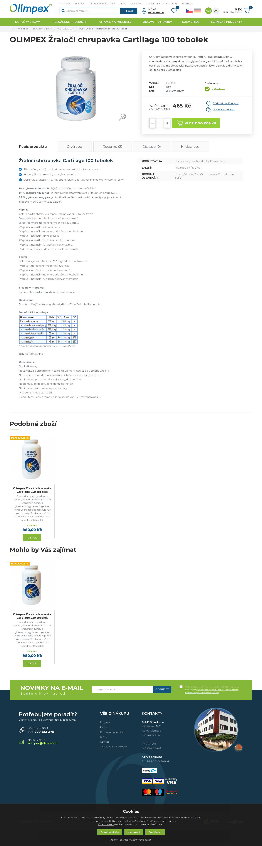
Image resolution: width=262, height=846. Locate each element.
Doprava (105, 722)
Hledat (129, 11)
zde (149, 839)
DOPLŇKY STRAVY (28, 21)
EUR (216, 10)
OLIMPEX (171, 83)
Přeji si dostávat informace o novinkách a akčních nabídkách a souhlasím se (212, 687)
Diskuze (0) (151, 147)
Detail (32, 537)
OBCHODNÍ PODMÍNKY (102, 3)
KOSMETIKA (190, 21)
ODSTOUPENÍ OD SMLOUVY (161, 3)
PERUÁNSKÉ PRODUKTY (69, 21)
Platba (103, 727)
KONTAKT (187, 3)
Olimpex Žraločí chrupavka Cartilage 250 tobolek (32, 490)
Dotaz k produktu (223, 109)
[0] (174, 11)
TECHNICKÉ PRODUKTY (225, 21)
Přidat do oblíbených (225, 103)
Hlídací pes (190, 147)
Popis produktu (33, 147)
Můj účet (153, 9)
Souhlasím (155, 832)
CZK (208, 10)
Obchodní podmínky (111, 732)
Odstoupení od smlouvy (113, 746)
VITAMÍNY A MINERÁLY (115, 21)
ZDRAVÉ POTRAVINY (157, 21)
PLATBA (79, 3)
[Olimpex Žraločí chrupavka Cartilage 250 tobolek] (32, 458)
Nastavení (134, 832)
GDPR (122, 3)
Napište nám (43, 742)
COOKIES (136, 3)
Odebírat (162, 689)
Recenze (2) (112, 147)
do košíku (200, 123)
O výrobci (75, 147)
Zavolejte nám (41, 730)
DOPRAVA (65, 3)
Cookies (104, 741)
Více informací (106, 824)
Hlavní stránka (21, 28)
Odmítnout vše (110, 832)
